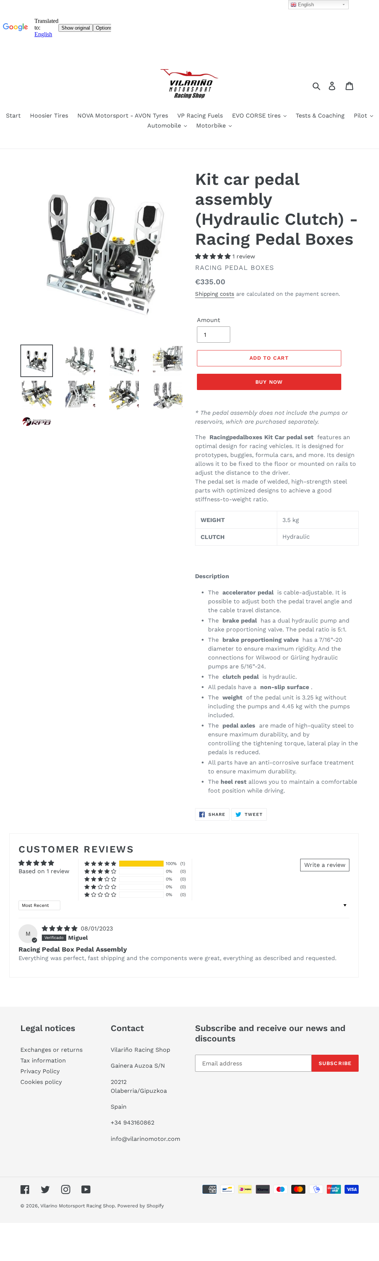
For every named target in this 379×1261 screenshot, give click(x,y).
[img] (60, 928)
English (305, 4)
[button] (213, 256)
